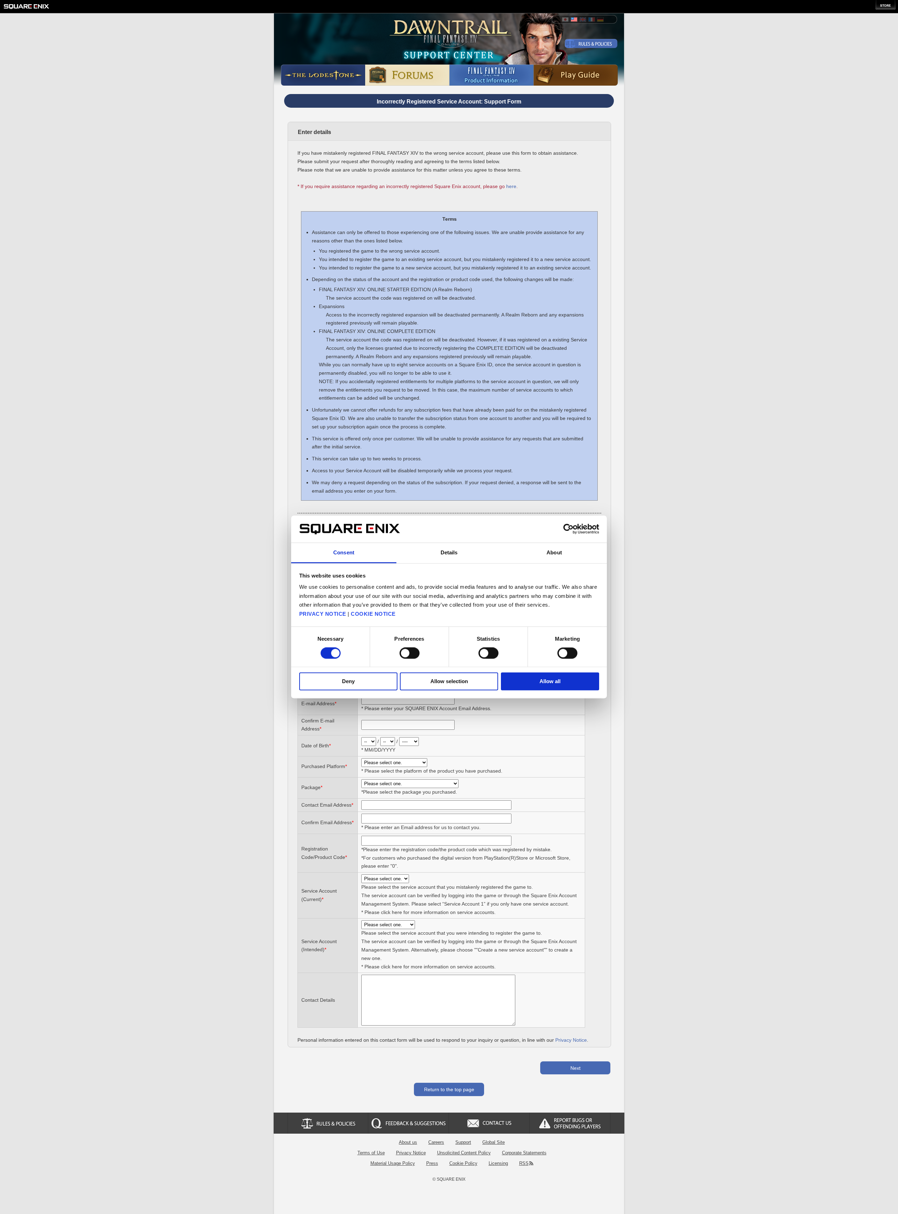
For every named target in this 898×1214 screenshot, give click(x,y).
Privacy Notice (571, 1040)
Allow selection (449, 681)
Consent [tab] (343, 552)
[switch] (410, 653)
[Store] (886, 4)
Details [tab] (449, 552)
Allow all (550, 681)
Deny (348, 681)
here (511, 186)
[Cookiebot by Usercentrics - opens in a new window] (568, 529)
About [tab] (554, 552)
